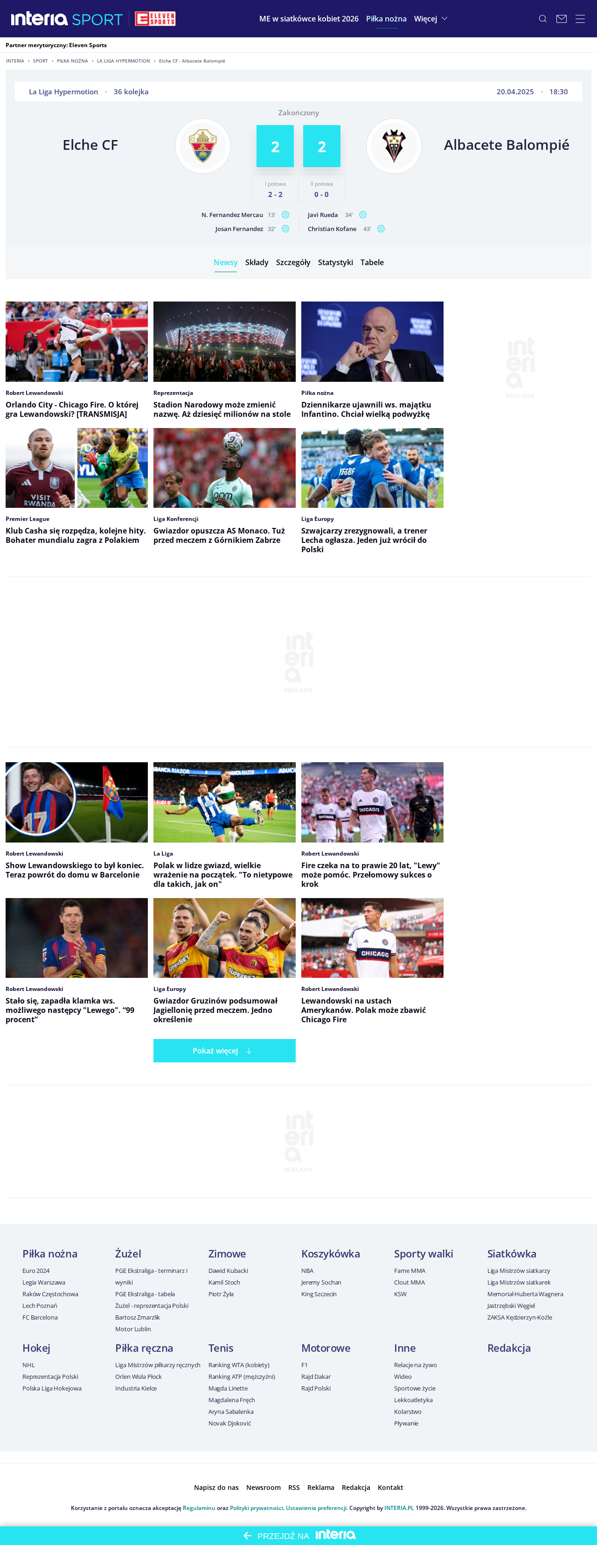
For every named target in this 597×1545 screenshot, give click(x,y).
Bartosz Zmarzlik (137, 1317)
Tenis (221, 1348)
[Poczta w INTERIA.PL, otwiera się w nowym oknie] (561, 18)
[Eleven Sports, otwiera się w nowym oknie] (155, 18)
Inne (405, 1348)
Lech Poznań (39, 1305)
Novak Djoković (229, 1423)
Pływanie (406, 1423)
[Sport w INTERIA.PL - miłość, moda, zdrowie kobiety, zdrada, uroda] (97, 18)
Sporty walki (423, 1253)
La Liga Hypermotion (123, 60)
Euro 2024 (35, 1270)
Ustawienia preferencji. (317, 1507)
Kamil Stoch (224, 1282)
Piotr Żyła (221, 1294)
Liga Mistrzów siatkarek (519, 1282)
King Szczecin (319, 1294)
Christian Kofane (332, 229)
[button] (386, 18)
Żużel (128, 1253)
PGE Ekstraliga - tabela (145, 1294)
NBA (307, 1270)
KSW (400, 1294)
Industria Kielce (136, 1388)
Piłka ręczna (144, 1348)
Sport (40, 60)
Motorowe (325, 1348)
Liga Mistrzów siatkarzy (518, 1270)
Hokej (36, 1348)
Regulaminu (199, 1508)
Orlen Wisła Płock (138, 1376)
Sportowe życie (414, 1388)
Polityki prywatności (256, 1508)
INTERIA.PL (399, 1508)
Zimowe (227, 1253)
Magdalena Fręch (231, 1400)
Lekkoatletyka (413, 1400)
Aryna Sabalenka (231, 1411)
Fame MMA (409, 1270)
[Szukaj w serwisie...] (543, 18)
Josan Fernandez (239, 229)
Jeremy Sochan (321, 1282)
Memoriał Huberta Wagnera (525, 1294)
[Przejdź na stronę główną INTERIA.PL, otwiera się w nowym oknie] (40, 18)
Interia (15, 60)
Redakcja (509, 1348)
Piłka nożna (72, 60)
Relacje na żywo (415, 1365)
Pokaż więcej (215, 1051)
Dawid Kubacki (228, 1270)
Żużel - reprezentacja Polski (151, 1305)
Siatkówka (512, 1253)
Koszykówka (331, 1253)
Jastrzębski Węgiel (511, 1305)
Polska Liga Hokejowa (51, 1388)
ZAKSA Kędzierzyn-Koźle (519, 1317)
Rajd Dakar (316, 1376)
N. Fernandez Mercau (232, 215)
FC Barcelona (39, 1317)
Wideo (402, 1376)
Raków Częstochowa (50, 1294)
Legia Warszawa (43, 1282)
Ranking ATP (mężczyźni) (241, 1376)
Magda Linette (228, 1388)
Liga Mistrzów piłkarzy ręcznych (158, 1365)
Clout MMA (409, 1282)
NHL (28, 1365)
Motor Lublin (133, 1329)
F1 (304, 1365)
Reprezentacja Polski (50, 1376)
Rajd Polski (316, 1388)
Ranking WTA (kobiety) (239, 1365)
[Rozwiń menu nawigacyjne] (580, 18)
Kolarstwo (408, 1411)
